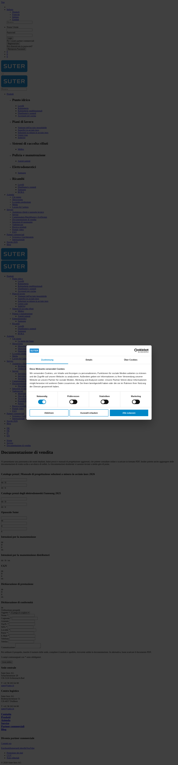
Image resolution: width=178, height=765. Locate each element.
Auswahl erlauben (89, 413)
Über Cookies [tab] (130, 360)
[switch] (73, 402)
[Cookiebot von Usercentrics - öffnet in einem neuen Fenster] (136, 351)
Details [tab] (89, 360)
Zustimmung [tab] (47, 360)
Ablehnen (49, 413)
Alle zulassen (129, 413)
